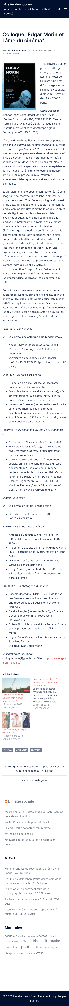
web (39, 953)
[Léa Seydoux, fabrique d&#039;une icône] (16, 720)
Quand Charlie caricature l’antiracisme (28, 827)
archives (31, 936)
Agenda (7, 53)
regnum (54, 947)
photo (26, 946)
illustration (53, 941)
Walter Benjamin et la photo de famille (28, 822)
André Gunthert (17, 50)
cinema (8, 750)
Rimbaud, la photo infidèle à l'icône (26, 899)
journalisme (12, 947)
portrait (47, 947)
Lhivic (17, 53)
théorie (30, 953)
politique (37, 947)
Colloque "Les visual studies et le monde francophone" (12, 697)
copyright (18, 941)
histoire (35, 750)
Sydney (34, 1000)
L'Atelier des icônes (17, 4)
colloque (21, 750)
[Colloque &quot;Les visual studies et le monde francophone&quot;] (16, 685)
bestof (43, 936)
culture (27, 941)
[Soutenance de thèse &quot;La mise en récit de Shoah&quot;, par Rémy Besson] (48, 694)
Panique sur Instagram (33, 780)
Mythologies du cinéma (19, 833)
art (37, 936)
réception (10, 953)
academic (11, 936)
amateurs (22, 936)
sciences (21, 953)
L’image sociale (21, 801)
